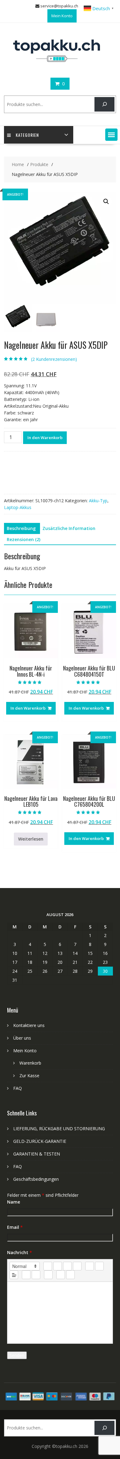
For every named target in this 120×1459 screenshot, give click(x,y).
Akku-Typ (98, 500)
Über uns (22, 1038)
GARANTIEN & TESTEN (36, 1154)
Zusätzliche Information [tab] (68, 528)
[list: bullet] (99, 1266)
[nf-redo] (70, 1274)
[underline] (67, 1266)
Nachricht (19, 1252)
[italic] (57, 1266)
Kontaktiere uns (29, 1025)
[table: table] (48, 1274)
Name (13, 1202)
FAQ (17, 1088)
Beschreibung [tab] (21, 528)
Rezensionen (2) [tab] (23, 539)
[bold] (47, 1266)
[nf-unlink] (36, 1274)
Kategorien (27, 135)
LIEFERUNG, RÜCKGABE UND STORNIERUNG (59, 1128)
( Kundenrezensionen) (54, 359)
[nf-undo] (60, 1274)
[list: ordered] (89, 1266)
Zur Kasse (29, 1075)
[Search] (104, 104)
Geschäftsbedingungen (36, 1179)
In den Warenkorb (44, 437)
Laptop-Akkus (17, 507)
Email (15, 1227)
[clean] (77, 1266)
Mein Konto (62, 15)
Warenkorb (30, 1063)
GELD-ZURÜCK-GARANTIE (39, 1141)
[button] (111, 134)
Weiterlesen (30, 839)
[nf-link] (26, 1274)
